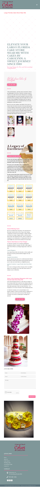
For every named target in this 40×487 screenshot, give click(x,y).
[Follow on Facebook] (8, 480)
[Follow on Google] (10, 480)
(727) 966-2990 (8, 369)
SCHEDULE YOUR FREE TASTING (14, 156)
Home (5, 457)
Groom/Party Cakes (8, 464)
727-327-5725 (11, 84)
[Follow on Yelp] (11, 480)
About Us (6, 459)
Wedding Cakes (7, 462)
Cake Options (7, 460)
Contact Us (6, 466)
